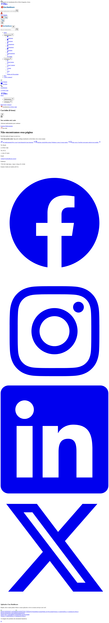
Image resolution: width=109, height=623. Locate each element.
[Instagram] (3, 4)
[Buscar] (17, 10)
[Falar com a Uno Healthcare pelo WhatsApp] (1, 621)
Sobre (34, 611)
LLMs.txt (76, 611)
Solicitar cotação (11, 611)
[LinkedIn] (5, 4)
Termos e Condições (59, 611)
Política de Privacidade (13, 74)
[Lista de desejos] (2, 17)
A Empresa (7, 59)
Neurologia (10, 41)
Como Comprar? (8, 77)
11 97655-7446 (13, 107)
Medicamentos (7, 35)
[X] (7, 4)
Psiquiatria (9, 50)
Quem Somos (10, 62)
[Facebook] (2, 4)
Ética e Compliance (69, 611)
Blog (5, 75)
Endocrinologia (11, 53)
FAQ (8, 71)
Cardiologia (10, 38)
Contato (9, 68)
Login (5, 611)
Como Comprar (11, 65)
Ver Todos (9, 56)
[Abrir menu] (2, 23)
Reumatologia (10, 44)
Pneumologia (10, 47)
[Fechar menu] (13, 26)
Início (5, 32)
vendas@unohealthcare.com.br (8, 158)
